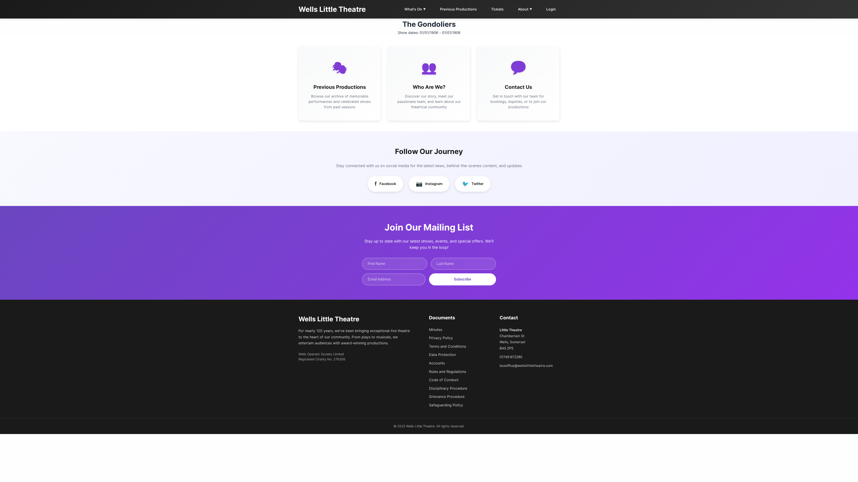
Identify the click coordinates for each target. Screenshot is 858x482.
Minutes (435, 329)
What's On (415, 9)
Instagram (429, 184)
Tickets (497, 9)
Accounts (437, 363)
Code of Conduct (443, 380)
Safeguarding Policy (446, 405)
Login (551, 9)
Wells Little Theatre (332, 9)
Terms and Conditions (447, 346)
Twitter (473, 184)
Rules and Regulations (447, 371)
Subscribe (462, 279)
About (525, 9)
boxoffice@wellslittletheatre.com (526, 366)
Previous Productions (458, 9)
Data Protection (442, 354)
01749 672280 (511, 357)
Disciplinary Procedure (448, 388)
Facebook (385, 184)
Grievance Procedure (447, 396)
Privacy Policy (441, 338)
